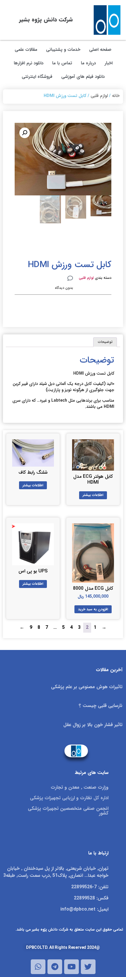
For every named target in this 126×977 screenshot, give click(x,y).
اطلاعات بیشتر (93, 495)
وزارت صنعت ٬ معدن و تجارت (79, 787)
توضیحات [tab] (105, 342)
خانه (116, 96)
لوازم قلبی (99, 96)
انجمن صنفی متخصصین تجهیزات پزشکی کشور (68, 811)
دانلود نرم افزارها (28, 63)
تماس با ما (62, 63)
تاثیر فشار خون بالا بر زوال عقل (92, 724)
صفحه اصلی (100, 49)
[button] (24, 133)
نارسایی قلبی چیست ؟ (100, 705)
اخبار (109, 63)
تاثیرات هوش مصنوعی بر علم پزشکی (86, 687)
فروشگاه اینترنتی (37, 76)
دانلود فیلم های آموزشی (83, 76)
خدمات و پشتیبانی (63, 49)
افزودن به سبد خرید (93, 609)
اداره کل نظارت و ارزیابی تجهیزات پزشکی (69, 798)
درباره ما (88, 63)
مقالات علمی (26, 49)
